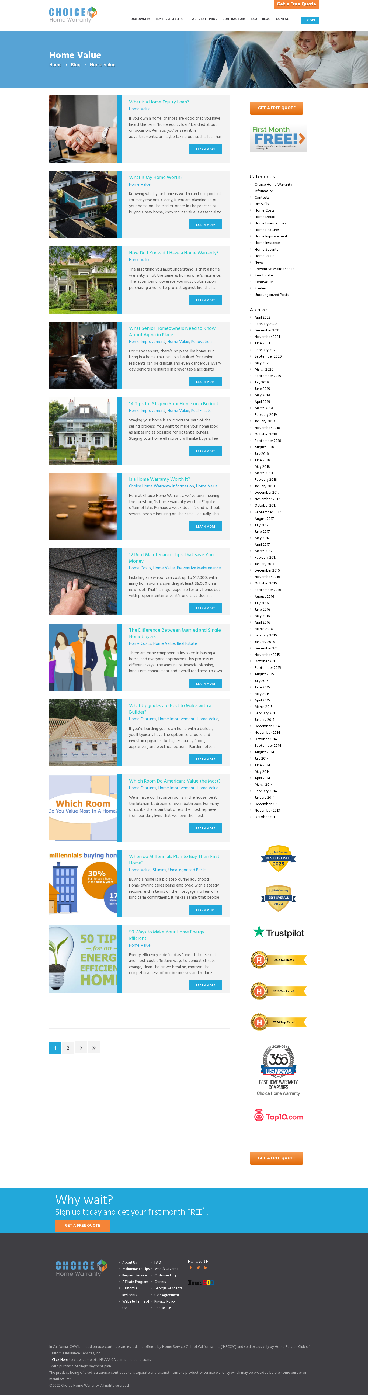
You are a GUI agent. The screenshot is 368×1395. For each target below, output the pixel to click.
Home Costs (140, 568)
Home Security (267, 250)
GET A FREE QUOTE (82, 1226)
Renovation (201, 341)
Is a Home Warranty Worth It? (159, 479)
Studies (159, 870)
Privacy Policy (165, 1301)
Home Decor (265, 217)
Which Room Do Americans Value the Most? (175, 781)
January (265, 421)
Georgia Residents (168, 1288)
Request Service (134, 1275)
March (264, 369)
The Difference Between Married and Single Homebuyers (175, 633)
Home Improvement (147, 341)
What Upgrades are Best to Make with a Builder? (170, 709)
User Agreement (166, 1295)
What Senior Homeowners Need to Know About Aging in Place (172, 332)
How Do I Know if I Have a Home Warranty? (174, 253)
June (262, 343)
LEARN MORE (205, 149)
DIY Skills (262, 204)
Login (310, 20)
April (262, 317)
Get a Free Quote (296, 4)
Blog (76, 65)
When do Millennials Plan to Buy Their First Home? (174, 860)
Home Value (140, 109)
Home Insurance (267, 243)
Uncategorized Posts (187, 870)
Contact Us (162, 1308)
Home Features (142, 719)
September (268, 357)
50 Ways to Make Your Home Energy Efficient (166, 935)
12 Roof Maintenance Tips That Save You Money (171, 558)
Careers (160, 1282)
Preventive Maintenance (199, 568)
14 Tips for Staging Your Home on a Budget (173, 404)
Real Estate (201, 410)
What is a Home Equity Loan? (159, 102)
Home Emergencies (270, 223)
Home (55, 65)
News (259, 262)
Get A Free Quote (277, 108)
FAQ (157, 1262)
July (262, 382)
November (267, 337)
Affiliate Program (135, 1282)
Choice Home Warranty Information (161, 486)
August (264, 447)
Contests (262, 198)
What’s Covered (166, 1269)
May (262, 363)
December (267, 330)
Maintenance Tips (136, 1269)
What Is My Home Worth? (155, 178)
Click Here (60, 1360)
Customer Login (166, 1275)
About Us (129, 1262)
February (266, 324)
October (266, 434)
